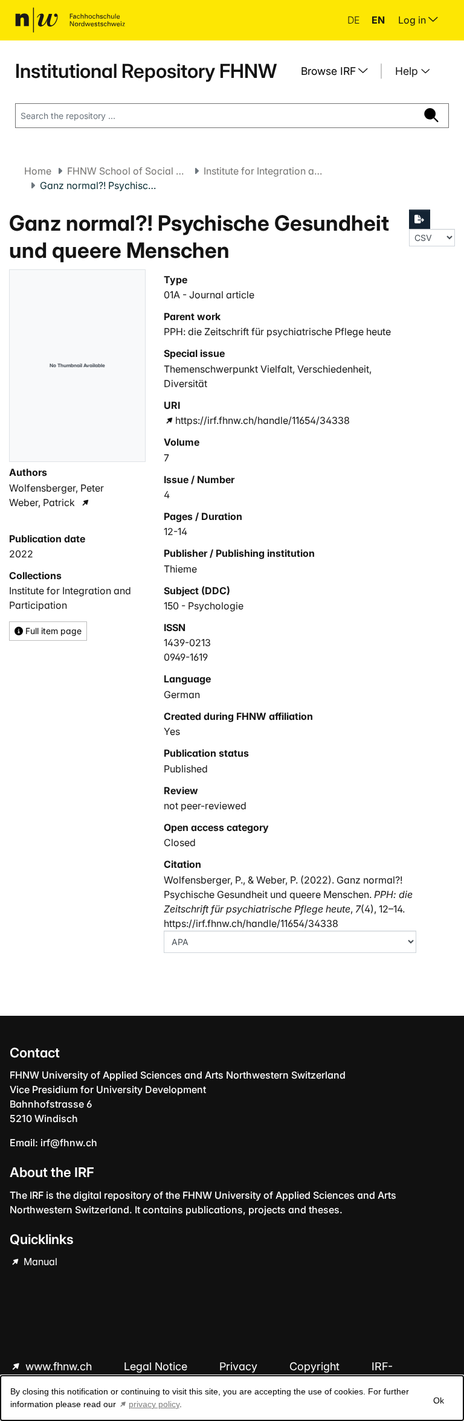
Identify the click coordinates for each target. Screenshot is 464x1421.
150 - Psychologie (203, 606)
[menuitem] (339, 71)
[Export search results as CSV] (420, 219)
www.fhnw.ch (58, 1366)
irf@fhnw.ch (68, 1143)
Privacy (239, 1366)
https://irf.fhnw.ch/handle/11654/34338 (262, 420)
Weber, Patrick (42, 502)
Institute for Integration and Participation (264, 171)
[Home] (70, 20)
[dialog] (232, 1398)
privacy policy (154, 1404)
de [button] (354, 20)
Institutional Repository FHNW (146, 71)
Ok (438, 1400)
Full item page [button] (52, 631)
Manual (39, 1262)
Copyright (316, 1366)
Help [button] (408, 71)
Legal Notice (157, 1366)
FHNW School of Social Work (127, 171)
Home (37, 171)
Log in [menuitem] (413, 20)
